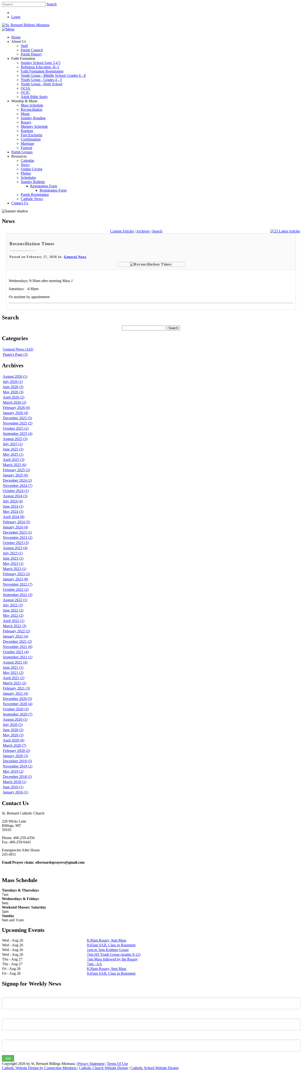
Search (51, 4)
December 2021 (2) (17, 641)
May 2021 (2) (13, 673)
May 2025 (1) (13, 454)
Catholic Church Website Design (103, 1068)
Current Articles (122, 231)
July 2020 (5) (13, 725)
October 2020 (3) (16, 709)
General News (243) (18, 349)
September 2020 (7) (17, 714)
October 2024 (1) (16, 491)
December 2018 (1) (17, 777)
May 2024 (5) (13, 512)
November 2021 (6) (17, 647)
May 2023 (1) (13, 564)
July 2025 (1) (13, 444)
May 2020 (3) (13, 735)
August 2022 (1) (15, 600)
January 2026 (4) (15, 413)
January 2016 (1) (15, 792)
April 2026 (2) (13, 397)
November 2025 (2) (17, 423)
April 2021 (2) (13, 678)
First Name (10, 994)
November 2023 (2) (17, 538)
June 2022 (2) (13, 610)
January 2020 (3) (15, 756)
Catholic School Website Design (154, 1068)
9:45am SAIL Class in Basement (111, 945)
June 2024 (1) (13, 506)
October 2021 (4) (16, 652)
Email (6, 1036)
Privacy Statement (90, 1064)
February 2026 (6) (16, 408)
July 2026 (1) (13, 382)
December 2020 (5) (17, 699)
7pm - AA (94, 964)
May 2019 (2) (13, 771)
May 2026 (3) (13, 392)
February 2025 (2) (16, 470)
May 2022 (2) (13, 615)
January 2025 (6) (15, 475)
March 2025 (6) (14, 465)
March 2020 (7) (14, 745)
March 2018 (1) (14, 782)
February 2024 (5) (16, 522)
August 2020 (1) (15, 719)
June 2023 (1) (13, 558)
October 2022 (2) (16, 589)
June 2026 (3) (13, 387)
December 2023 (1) (17, 532)
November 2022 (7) (17, 584)
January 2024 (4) (15, 527)
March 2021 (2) (14, 683)
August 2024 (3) (15, 496)
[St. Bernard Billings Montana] (25, 25)
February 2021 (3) (16, 688)
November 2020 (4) (17, 704)
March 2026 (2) (14, 402)
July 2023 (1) (13, 553)
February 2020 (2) (16, 751)
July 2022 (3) (13, 605)
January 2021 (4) (15, 693)
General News (75, 257)
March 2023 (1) (14, 569)
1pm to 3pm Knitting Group (108, 950)
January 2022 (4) (15, 636)
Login (15, 17)
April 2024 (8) (13, 517)
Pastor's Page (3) (15, 354)
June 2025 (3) (13, 449)
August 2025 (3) (15, 439)
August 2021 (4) (15, 662)
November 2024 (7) (17, 486)
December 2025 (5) (17, 418)
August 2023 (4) (15, 548)
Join (8, 1058)
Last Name (10, 1015)
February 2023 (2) (16, 574)
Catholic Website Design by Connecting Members (39, 1068)
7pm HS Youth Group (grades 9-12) (113, 954)
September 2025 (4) (17, 434)
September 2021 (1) (17, 657)
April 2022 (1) (13, 621)
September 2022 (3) (17, 595)
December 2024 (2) (17, 480)
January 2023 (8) (15, 579)
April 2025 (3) (13, 460)
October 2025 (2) (16, 428)
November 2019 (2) (17, 766)
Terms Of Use (117, 1064)
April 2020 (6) (13, 740)
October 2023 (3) (16, 543)
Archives (143, 231)
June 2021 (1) (13, 667)
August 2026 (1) (15, 376)
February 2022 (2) (16, 631)
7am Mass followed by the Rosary (112, 959)
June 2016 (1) (13, 787)
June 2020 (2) (13, 730)
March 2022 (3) (14, 626)
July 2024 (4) (13, 501)
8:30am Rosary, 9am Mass (106, 940)
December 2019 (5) (17, 761)
